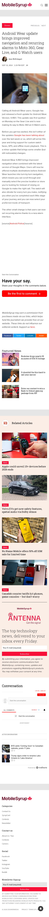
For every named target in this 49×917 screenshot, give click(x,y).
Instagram (6, 864)
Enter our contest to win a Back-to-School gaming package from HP (33, 390)
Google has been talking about (29, 135)
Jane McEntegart (15, 59)
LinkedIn (30, 335)
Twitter (18, 335)
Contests (5, 819)
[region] (24, 727)
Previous (35, 25)
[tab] (9, 710)
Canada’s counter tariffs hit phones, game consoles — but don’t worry (22, 595)
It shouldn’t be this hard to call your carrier (33, 373)
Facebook (7, 335)
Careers (5, 844)
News (7, 25)
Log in (37, 690)
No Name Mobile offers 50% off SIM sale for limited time (22, 553)
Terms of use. (34, 909)
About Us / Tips (8, 836)
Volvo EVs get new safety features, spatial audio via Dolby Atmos (22, 510)
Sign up (43, 690)
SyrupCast (6, 815)
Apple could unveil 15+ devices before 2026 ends (24, 468)
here (32, 326)
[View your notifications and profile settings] (44, 710)
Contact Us (6, 811)
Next (43, 25)
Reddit (41, 335)
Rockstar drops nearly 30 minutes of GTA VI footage (33, 357)
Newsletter (6, 823)
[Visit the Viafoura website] (41, 767)
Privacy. (25, 909)
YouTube (5, 868)
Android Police (17, 223)
